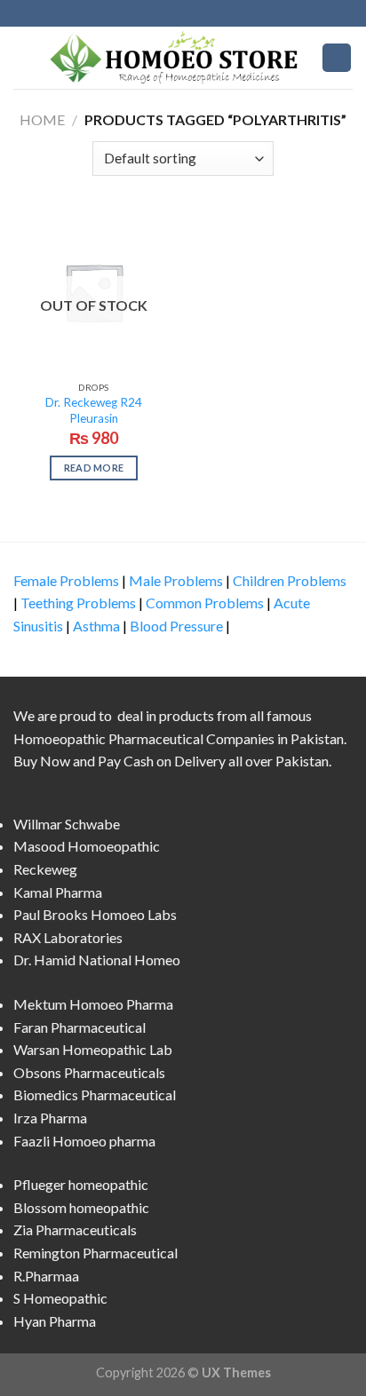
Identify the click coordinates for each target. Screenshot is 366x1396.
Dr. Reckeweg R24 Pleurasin (93, 410)
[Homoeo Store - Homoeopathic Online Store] (178, 57)
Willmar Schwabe (66, 823)
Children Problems (289, 580)
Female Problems (66, 580)
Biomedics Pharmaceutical (94, 1094)
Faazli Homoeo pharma (84, 1140)
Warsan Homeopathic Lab (92, 1049)
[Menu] (24, 57)
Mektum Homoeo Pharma (93, 1003)
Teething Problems (78, 602)
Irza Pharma (50, 1117)
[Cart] (336, 58)
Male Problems (176, 580)
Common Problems (205, 602)
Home (42, 119)
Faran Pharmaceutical (79, 1027)
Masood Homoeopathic (86, 845)
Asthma (96, 625)
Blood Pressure (176, 625)
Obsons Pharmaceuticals (89, 1072)
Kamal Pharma (57, 892)
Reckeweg (45, 869)
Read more (94, 467)
